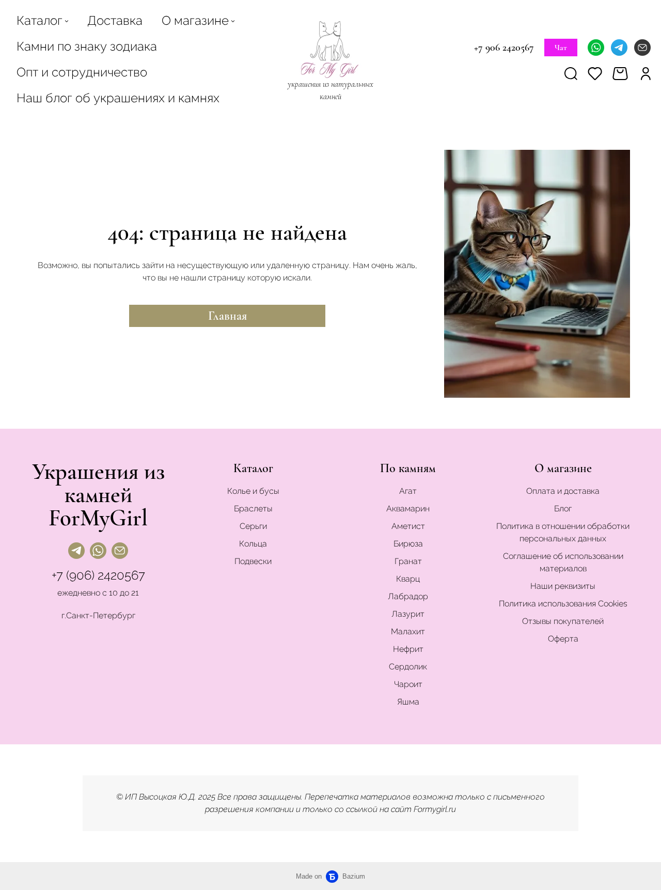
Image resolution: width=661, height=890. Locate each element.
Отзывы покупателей (563, 621)
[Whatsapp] (596, 47)
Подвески (253, 561)
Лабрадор (408, 596)
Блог (563, 508)
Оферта (563, 639)
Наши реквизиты (562, 586)
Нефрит (408, 649)
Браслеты (253, 508)
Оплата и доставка (563, 491)
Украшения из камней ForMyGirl (98, 494)
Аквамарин (408, 508)
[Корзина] (621, 73)
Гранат (408, 561)
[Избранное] (595, 73)
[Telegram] (619, 47)
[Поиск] (570, 73)
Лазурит (407, 614)
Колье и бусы (253, 491)
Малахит (408, 631)
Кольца (253, 544)
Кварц (408, 579)
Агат (408, 491)
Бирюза (408, 544)
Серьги (253, 526)
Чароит (408, 684)
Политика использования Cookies (563, 603)
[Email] (642, 47)
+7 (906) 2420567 (98, 575)
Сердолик (408, 667)
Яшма (408, 702)
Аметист (408, 526)
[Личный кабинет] (646, 73)
